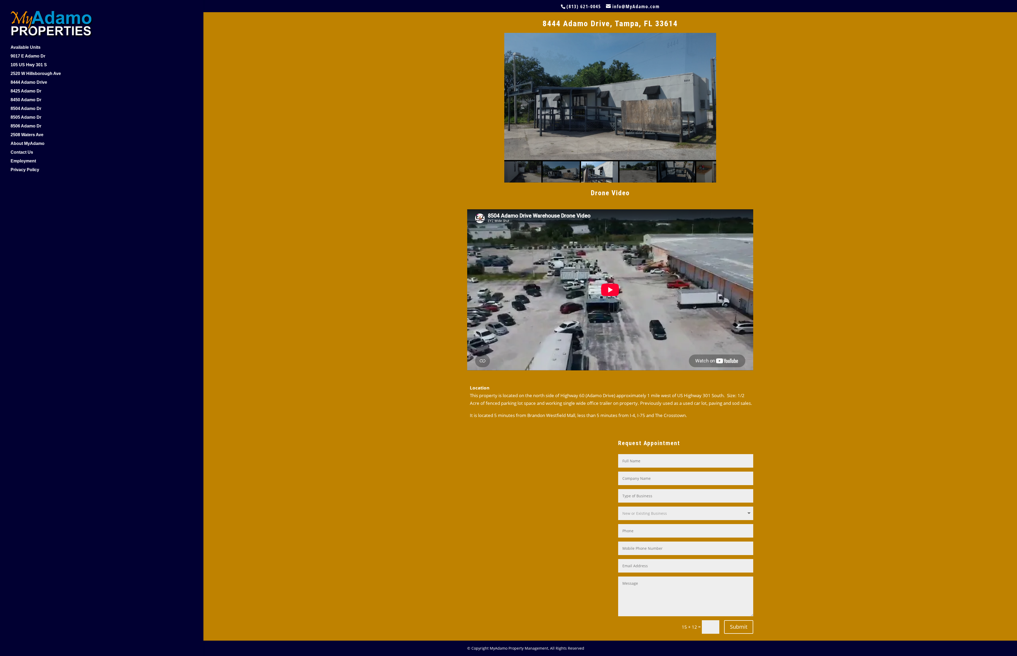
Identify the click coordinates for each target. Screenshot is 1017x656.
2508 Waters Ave (27, 135)
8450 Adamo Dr (26, 100)
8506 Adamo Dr (26, 126)
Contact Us (22, 152)
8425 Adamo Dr (26, 91)
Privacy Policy (25, 170)
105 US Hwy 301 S (29, 65)
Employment (23, 161)
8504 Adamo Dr (26, 109)
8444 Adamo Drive (29, 83)
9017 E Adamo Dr (28, 56)
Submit (738, 626)
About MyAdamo (27, 144)
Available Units (26, 48)
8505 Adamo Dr (26, 117)
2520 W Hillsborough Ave (36, 74)
